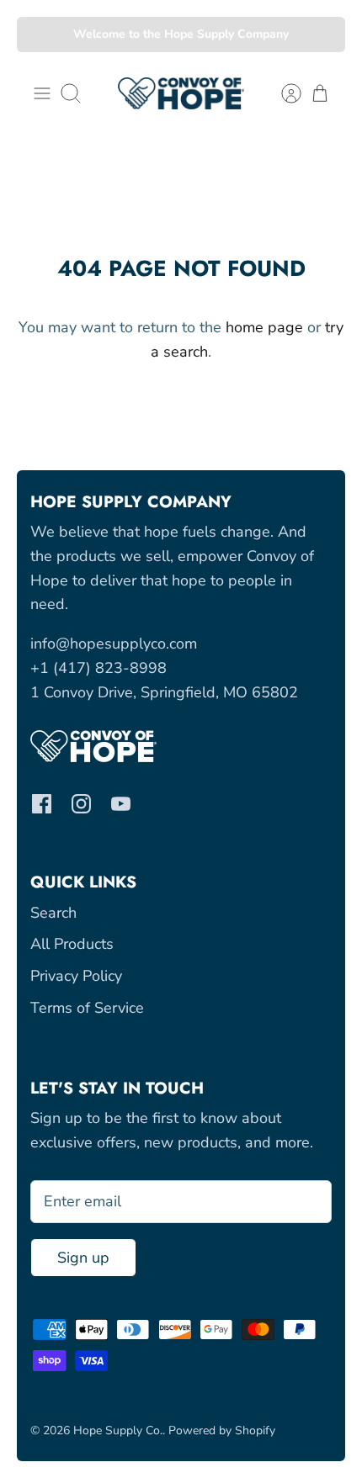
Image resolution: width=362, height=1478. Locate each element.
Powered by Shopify (221, 1430)
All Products (72, 944)
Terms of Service (87, 1008)
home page (264, 327)
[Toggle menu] (42, 93)
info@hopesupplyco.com (113, 643)
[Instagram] (81, 804)
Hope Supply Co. (117, 1430)
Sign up (83, 1258)
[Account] (282, 93)
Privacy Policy (76, 976)
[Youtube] (121, 804)
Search (53, 913)
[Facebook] (41, 804)
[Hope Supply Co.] (181, 93)
